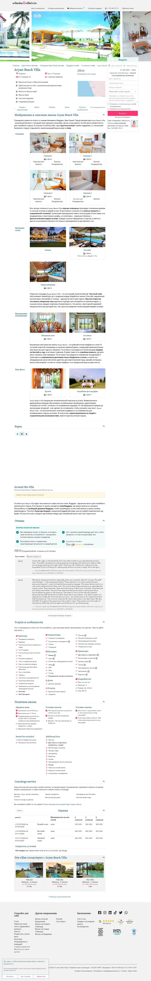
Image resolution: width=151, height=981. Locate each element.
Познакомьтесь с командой (21, 943)
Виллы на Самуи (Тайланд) (42, 930)
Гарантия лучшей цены (119, 73)
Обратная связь (128, 8)
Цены (67, 107)
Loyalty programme (22, 947)
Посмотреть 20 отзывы (86, 74)
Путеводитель (83, 926)
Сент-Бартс (61, 921)
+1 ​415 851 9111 (113, 8)
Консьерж (18, 939)
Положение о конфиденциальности (106, 971)
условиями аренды (124, 104)
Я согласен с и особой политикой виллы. (123, 105)
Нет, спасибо (25, 976)
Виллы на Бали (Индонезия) (41, 920)
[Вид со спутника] (17, 434)
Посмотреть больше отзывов (60, 615)
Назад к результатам (56, 8)
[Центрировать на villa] (26, 434)
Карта (36, 107)
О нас (16, 921)
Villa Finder (81, 919)
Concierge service (97, 107)
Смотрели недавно (95, 8)
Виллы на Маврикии (43, 934)
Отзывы (52, 107)
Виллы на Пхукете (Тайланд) (42, 925)
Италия (59, 919)
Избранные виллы (76, 8)
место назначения (38, 8)
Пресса (17, 931)
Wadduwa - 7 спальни (90, 882)
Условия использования (83, 971)
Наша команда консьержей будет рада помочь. (62, 804)
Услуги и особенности (82, 108)
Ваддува (22, 73)
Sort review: (20, 556)
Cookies (123, 971)
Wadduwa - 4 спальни (29, 882)
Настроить (10, 976)
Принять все (41, 976)
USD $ (19, 810)
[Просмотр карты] (22, 434)
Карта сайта (132, 971)
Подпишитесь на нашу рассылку (120, 109)
